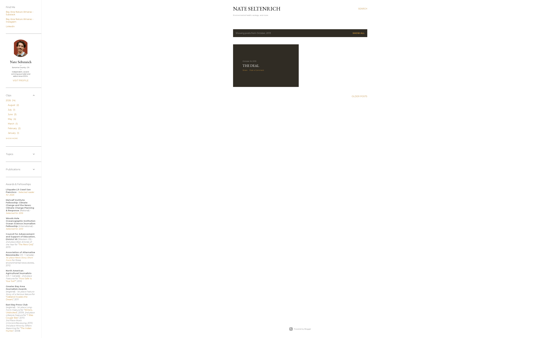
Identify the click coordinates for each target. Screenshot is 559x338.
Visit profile (21, 80)
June (12, 114)
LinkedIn (10, 26)
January (13, 133)
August (13, 105)
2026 (10, 100)
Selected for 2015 (14, 213)
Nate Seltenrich (257, 8)
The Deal (251, 65)
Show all (359, 33)
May (11, 119)
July (11, 109)
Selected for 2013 (14, 229)
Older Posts (359, 96)
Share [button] (245, 70)
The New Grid (26, 244)
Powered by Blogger (302, 329)
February (14, 128)
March (12, 123)
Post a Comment (257, 70)
